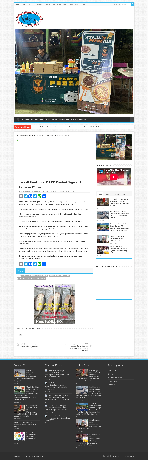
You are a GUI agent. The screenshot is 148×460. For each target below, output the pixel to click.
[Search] (132, 4)
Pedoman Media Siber (59, 4)
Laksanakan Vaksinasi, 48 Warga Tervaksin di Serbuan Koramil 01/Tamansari (57, 397)
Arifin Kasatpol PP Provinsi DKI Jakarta (34, 276)
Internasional (28, 119)
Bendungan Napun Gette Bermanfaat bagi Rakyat (30, 345)
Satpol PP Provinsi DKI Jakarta (59, 276)
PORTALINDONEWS (128, 456)
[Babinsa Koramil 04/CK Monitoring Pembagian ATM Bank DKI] (19, 435)
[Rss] (112, 4)
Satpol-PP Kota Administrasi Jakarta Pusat (32, 278)
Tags (124, 194)
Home (18, 119)
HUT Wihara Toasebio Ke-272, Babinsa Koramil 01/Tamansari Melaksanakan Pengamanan (57, 386)
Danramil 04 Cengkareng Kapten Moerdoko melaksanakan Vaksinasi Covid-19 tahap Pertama (76, 346)
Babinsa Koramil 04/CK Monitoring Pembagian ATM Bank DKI (25, 424)
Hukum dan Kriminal (79, 119)
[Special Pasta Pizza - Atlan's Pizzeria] (74, 72)
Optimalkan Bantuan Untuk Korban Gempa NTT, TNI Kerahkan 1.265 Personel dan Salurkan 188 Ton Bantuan (66, 127)
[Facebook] (114, 4)
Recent (100, 194)
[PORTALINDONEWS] (29, 18)
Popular (107, 194)
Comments (116, 194)
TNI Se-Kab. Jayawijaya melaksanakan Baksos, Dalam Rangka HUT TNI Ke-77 (57, 408)
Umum (25, 135)
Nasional (40, 119)
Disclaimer (83, 4)
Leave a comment (58, 191)
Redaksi (47, 4)
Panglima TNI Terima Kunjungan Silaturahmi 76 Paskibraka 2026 (118, 238)
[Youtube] (116, 4)
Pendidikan (65, 119)
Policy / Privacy (73, 4)
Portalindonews (25, 191)
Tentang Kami (38, 4)
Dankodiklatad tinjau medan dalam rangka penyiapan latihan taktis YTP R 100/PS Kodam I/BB (57, 373)
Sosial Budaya (52, 119)
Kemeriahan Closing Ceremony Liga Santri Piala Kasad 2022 (57, 418)
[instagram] (119, 4)
